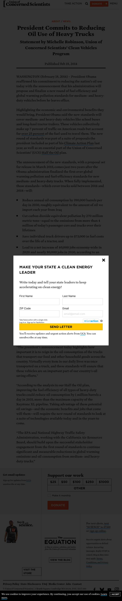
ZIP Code (25, 308)
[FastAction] (91, 321)
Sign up (30, 322)
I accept (115, 594)
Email (65, 308)
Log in (21, 322)
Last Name (69, 296)
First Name (26, 296)
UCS (82, 333)
